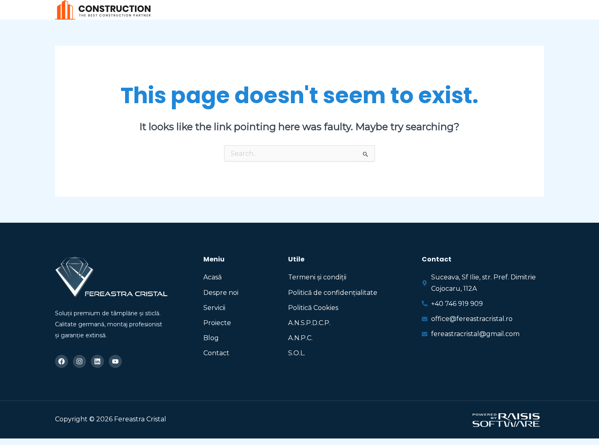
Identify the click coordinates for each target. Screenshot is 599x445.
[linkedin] (521, 10)
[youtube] (539, 10)
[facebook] (484, 10)
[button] (312, 10)
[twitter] (503, 10)
